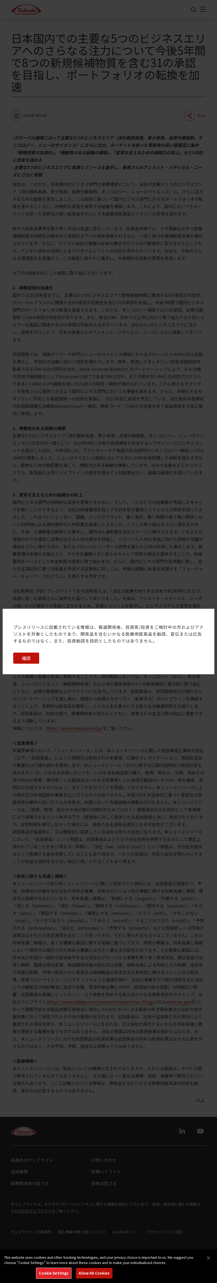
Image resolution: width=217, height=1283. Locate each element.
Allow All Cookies (94, 1273)
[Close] (208, 1258)
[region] (108, 1266)
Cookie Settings (54, 1273)
